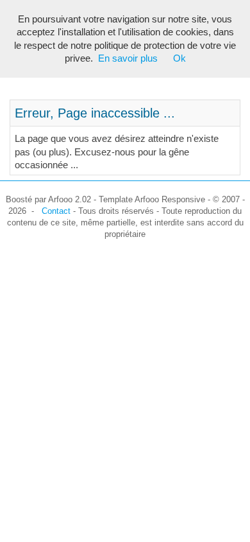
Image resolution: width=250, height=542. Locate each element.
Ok (179, 58)
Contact (56, 211)
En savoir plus (128, 58)
